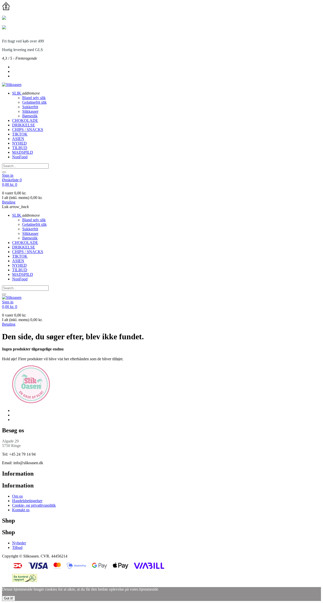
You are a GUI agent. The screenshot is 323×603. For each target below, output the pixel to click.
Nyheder (19, 543)
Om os (17, 496)
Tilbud (17, 547)
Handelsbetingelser (27, 501)
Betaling (8, 202)
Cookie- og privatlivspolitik (34, 505)
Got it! (8, 598)
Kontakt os (21, 510)
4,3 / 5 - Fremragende (19, 58)
